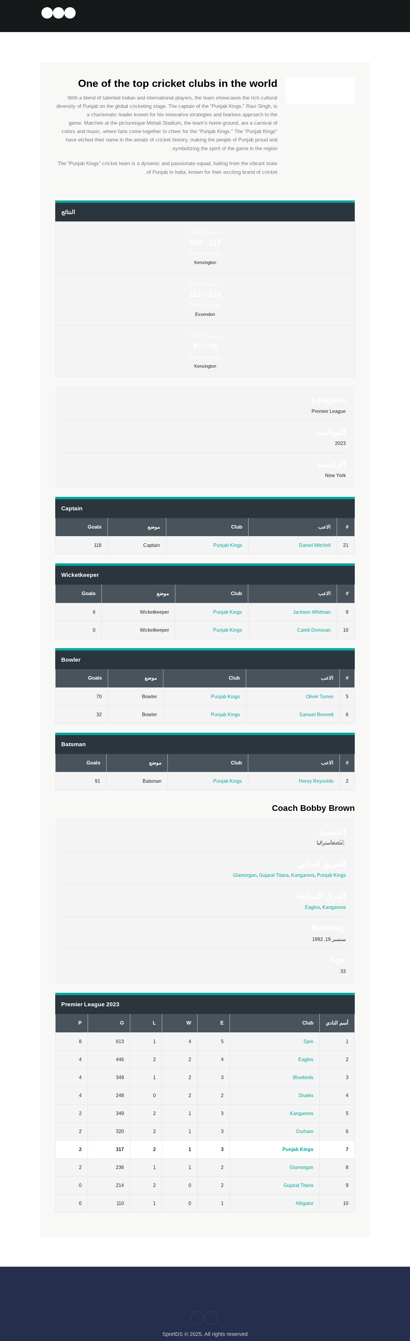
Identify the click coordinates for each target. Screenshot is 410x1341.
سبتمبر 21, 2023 (205, 283)
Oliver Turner (319, 696)
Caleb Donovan (314, 630)
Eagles (312, 907)
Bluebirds (303, 1077)
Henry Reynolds (316, 781)
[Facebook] (70, 13)
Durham (304, 1131)
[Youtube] (47, 13)
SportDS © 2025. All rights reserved (205, 1334)
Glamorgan (245, 875)
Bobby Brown (313, 808)
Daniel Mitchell (315, 545)
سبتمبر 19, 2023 (205, 335)
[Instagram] (59, 13)
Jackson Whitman (312, 612)
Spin (308, 1041)
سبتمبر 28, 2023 (205, 231)
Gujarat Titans (274, 875)
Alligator (304, 1203)
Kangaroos (303, 875)
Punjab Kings (227, 545)
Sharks (305, 1095)
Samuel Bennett (316, 714)
